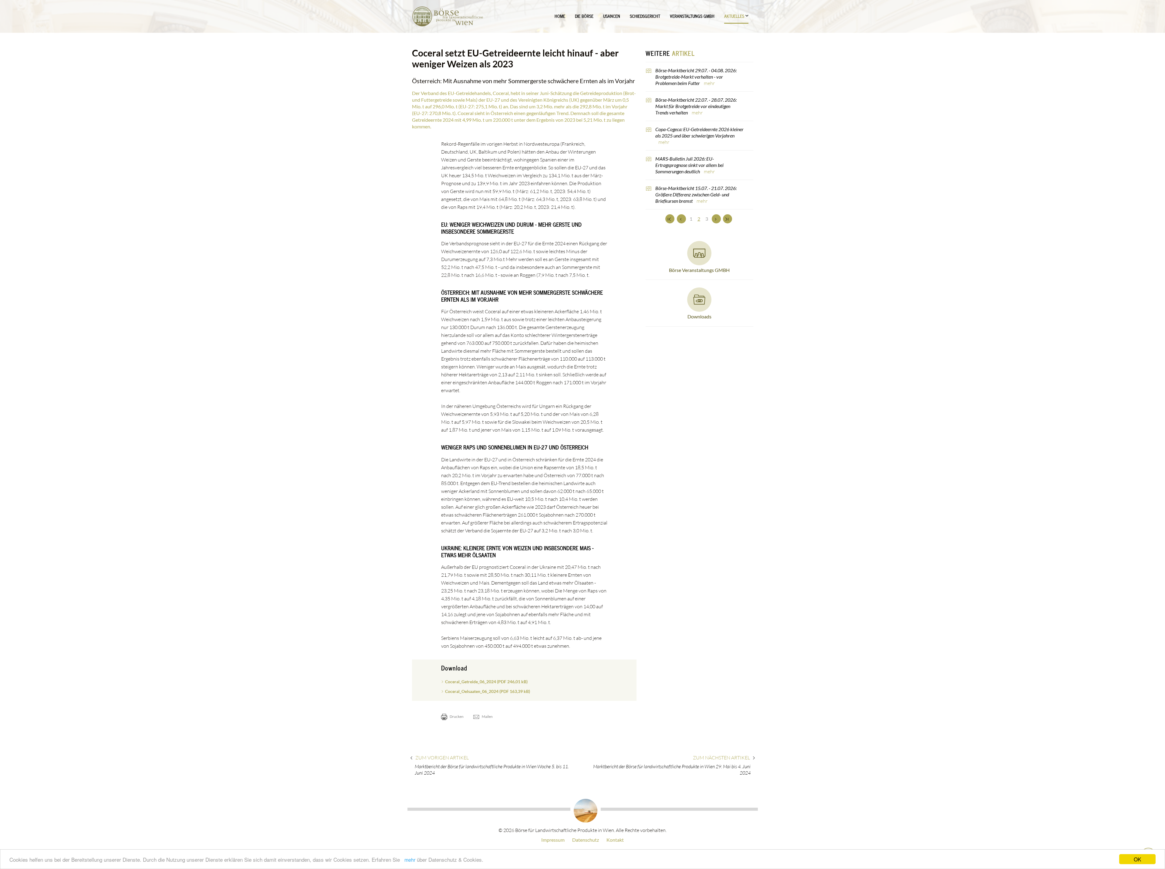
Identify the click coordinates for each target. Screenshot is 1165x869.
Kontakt (615, 840)
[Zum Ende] (727, 218)
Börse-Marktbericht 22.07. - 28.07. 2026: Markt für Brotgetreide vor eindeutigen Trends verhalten (696, 106)
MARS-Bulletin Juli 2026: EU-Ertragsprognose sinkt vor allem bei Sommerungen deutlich (689, 165)
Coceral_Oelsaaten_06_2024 (487, 691)
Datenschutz (585, 840)
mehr (409, 859)
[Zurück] (681, 218)
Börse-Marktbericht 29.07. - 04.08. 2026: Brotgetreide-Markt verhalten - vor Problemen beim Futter (696, 76)
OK (1137, 859)
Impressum (553, 840)
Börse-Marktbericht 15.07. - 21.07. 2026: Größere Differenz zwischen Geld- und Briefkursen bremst (696, 194)
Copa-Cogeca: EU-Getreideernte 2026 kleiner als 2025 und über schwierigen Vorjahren (699, 132)
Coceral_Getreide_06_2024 (486, 681)
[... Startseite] (447, 16)
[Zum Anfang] (669, 218)
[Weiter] (716, 218)
